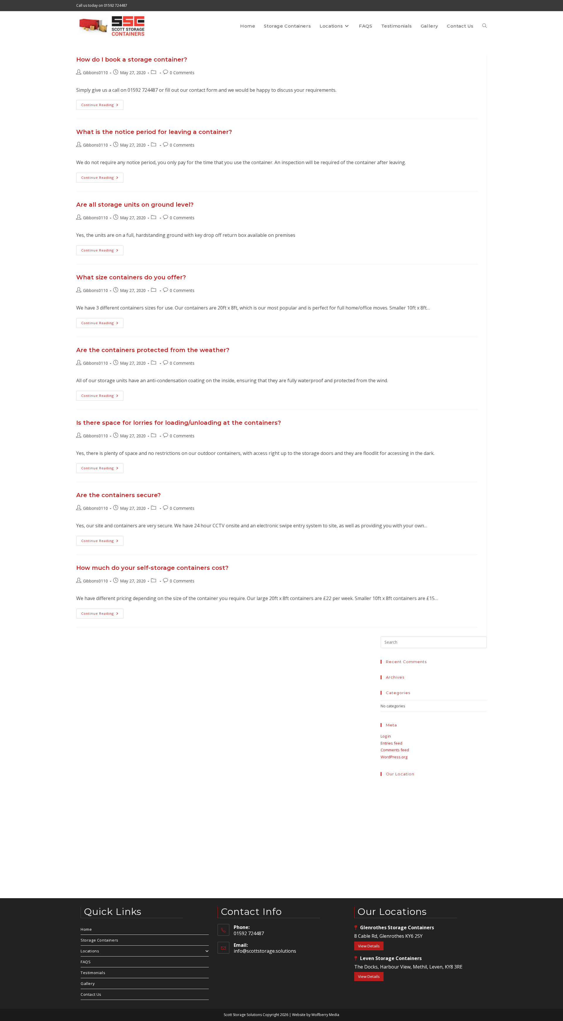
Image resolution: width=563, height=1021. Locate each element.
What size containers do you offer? (131, 277)
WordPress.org (394, 757)
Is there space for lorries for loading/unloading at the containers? (178, 422)
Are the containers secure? (118, 495)
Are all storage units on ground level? (135, 204)
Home (86, 929)
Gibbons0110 (95, 72)
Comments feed (395, 749)
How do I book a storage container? (131, 59)
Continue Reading (102, 106)
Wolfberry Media (325, 1014)
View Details (369, 946)
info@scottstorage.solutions (265, 951)
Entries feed (391, 743)
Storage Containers (99, 940)
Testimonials (93, 972)
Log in (386, 736)
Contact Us (91, 994)
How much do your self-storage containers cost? (152, 567)
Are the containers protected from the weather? (152, 350)
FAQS (86, 961)
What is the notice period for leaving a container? (154, 131)
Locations (90, 951)
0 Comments (182, 72)
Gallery (88, 983)
